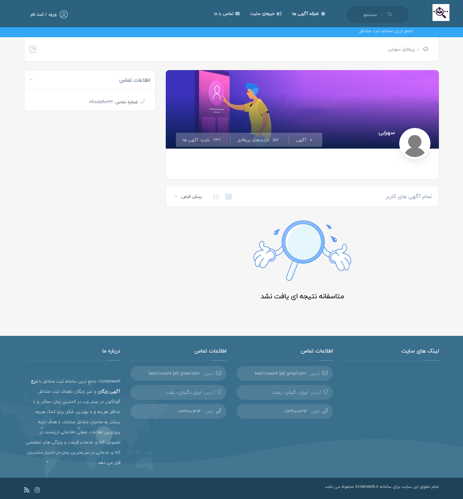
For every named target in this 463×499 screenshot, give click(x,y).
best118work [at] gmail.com (280, 373)
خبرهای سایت (262, 13)
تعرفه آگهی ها (305, 13)
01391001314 (295, 411)
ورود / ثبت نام (44, 14)
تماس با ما (224, 13)
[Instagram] (37, 491)
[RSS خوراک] (26, 491)
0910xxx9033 (101, 102)
